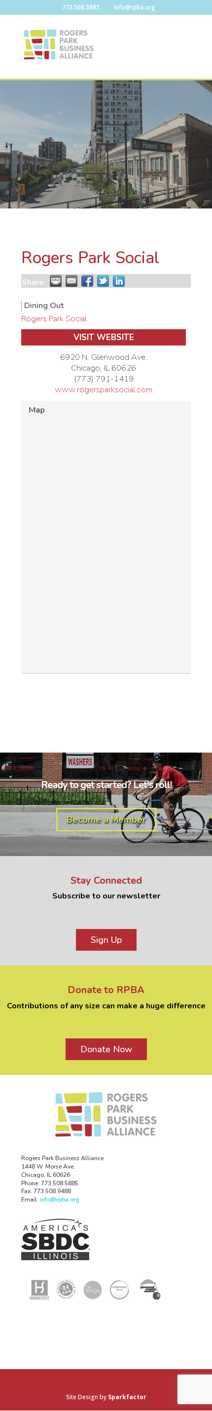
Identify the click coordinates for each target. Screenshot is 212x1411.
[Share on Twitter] (103, 281)
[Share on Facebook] (87, 281)
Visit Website (103, 337)
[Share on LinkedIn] (119, 281)
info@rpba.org (59, 1200)
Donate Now (106, 1049)
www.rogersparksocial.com (103, 389)
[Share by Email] (71, 281)
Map (37, 409)
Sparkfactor (127, 1397)
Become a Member (106, 820)
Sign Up (106, 940)
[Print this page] (56, 281)
